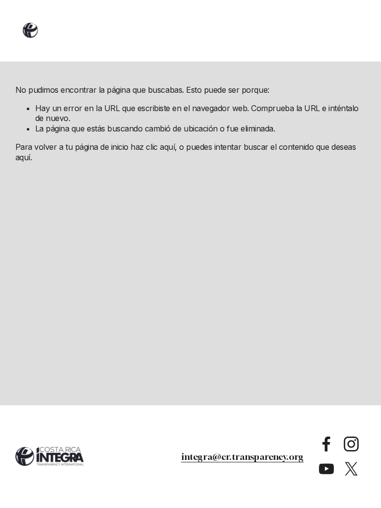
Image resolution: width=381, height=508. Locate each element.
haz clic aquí (152, 147)
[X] (351, 469)
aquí (22, 157)
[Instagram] (351, 444)
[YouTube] (326, 469)
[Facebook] (326, 444)
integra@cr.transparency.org (242, 456)
